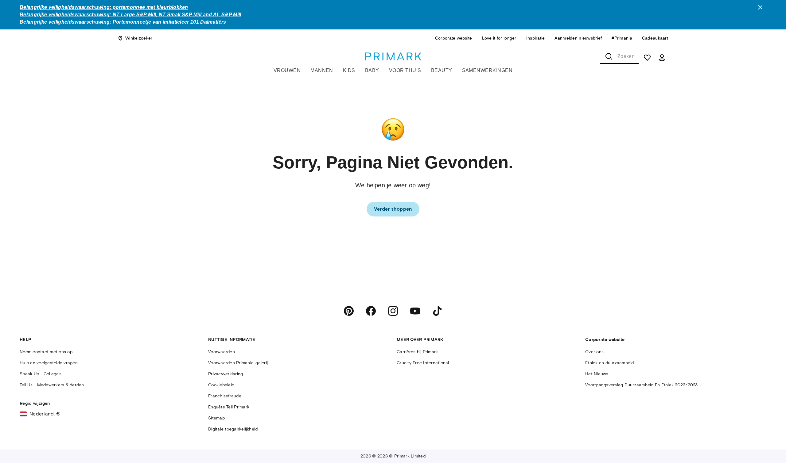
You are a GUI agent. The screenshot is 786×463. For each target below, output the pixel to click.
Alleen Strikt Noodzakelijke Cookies (600, 447)
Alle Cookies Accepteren (719, 447)
